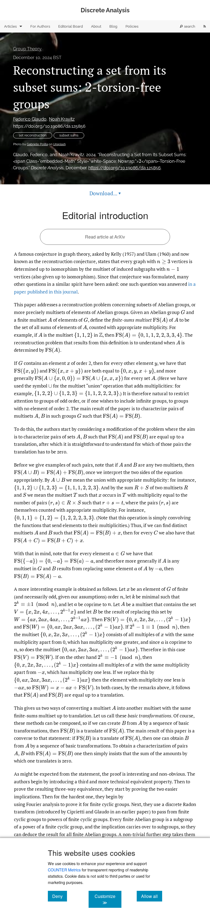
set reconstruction (32, 135)
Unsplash (59, 144)
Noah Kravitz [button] (62, 119)
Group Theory (27, 48)
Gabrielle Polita (37, 144)
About (96, 26)
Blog (113, 26)
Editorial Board (70, 26)
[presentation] (88, 87)
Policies (132, 26)
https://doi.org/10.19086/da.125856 (49, 126)
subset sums (68, 135)
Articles (10, 26)
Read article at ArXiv (105, 237)
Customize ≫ (108, 899)
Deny (59, 896)
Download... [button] (105, 193)
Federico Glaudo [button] (29, 119)
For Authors (40, 26)
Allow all (151, 896)
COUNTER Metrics (64, 869)
